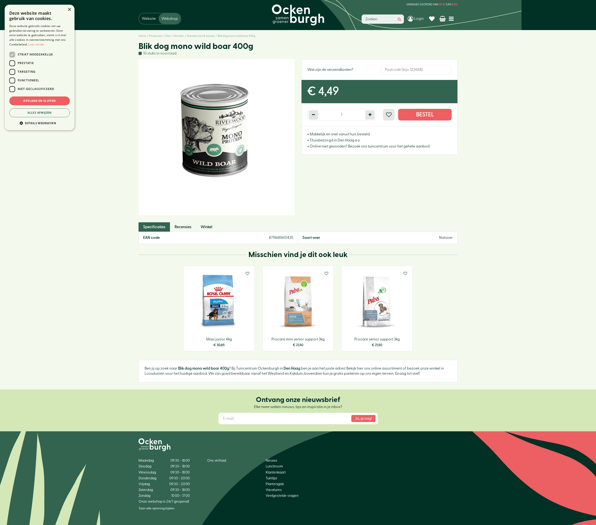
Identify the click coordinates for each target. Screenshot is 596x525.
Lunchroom (274, 466)
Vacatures (274, 490)
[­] (452, 18)
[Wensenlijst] (432, 18)
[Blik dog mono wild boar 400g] (217, 137)
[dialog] (39, 67)
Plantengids (275, 484)
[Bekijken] (443, 18)
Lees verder (36, 44)
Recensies (183, 227)
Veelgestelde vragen (282, 496)
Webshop (169, 19)
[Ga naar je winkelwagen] (443, 18)
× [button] (69, 9)
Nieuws (271, 460)
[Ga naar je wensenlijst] (432, 18)
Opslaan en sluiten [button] (39, 101)
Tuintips (271, 478)
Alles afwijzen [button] (39, 113)
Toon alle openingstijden (156, 508)
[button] (39, 123)
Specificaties (154, 227)
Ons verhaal (216, 460)
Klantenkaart (276, 472)
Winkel (206, 227)
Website (149, 19)
